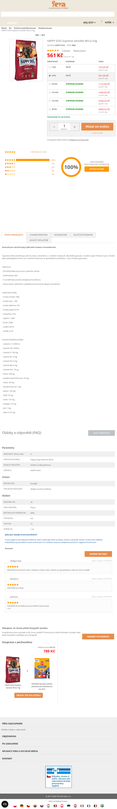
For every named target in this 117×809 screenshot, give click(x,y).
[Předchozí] (30, 35)
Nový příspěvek (101, 433)
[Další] (50, 35)
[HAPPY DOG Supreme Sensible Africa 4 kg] (26, 60)
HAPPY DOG (60, 45)
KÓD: (69, 45)
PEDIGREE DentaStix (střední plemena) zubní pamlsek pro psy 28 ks (42, 686)
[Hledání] (112, 14)
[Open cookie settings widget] (4, 804)
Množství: (64, 129)
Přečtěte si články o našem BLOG (13, 730)
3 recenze (66, 50)
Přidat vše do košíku (29, 695)
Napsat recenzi (80, 50)
